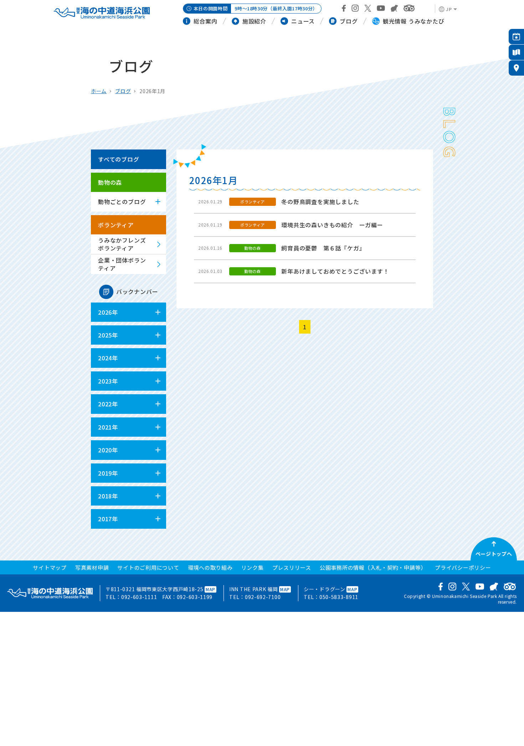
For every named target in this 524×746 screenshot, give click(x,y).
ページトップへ (494, 553)
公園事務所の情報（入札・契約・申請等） (373, 567)
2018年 (108, 496)
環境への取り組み (210, 567)
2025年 (108, 335)
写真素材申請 (92, 567)
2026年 (108, 312)
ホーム (99, 91)
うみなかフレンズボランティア (122, 244)
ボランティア (116, 224)
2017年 (108, 518)
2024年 (108, 358)
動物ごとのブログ (122, 201)
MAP (210, 589)
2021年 (108, 427)
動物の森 (110, 182)
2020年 (108, 450)
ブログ (123, 91)
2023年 (108, 381)
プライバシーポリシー (463, 567)
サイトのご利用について (148, 567)
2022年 (108, 404)
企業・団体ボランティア (122, 264)
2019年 (108, 473)
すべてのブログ (118, 159)
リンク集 (252, 567)
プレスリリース (291, 567)
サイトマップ (50, 567)
